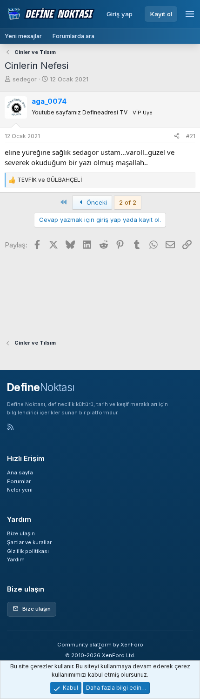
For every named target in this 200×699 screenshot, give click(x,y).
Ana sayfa (20, 472)
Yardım (16, 559)
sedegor (25, 79)
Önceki (96, 202)
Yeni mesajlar (23, 36)
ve (49, 179)
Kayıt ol (161, 14)
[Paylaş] (177, 136)
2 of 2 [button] (127, 202)
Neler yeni (20, 489)
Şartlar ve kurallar (29, 542)
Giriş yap (120, 14)
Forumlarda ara (73, 36)
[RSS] (10, 427)
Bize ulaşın (21, 533)
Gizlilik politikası (28, 551)
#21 (190, 136)
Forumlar (19, 481)
